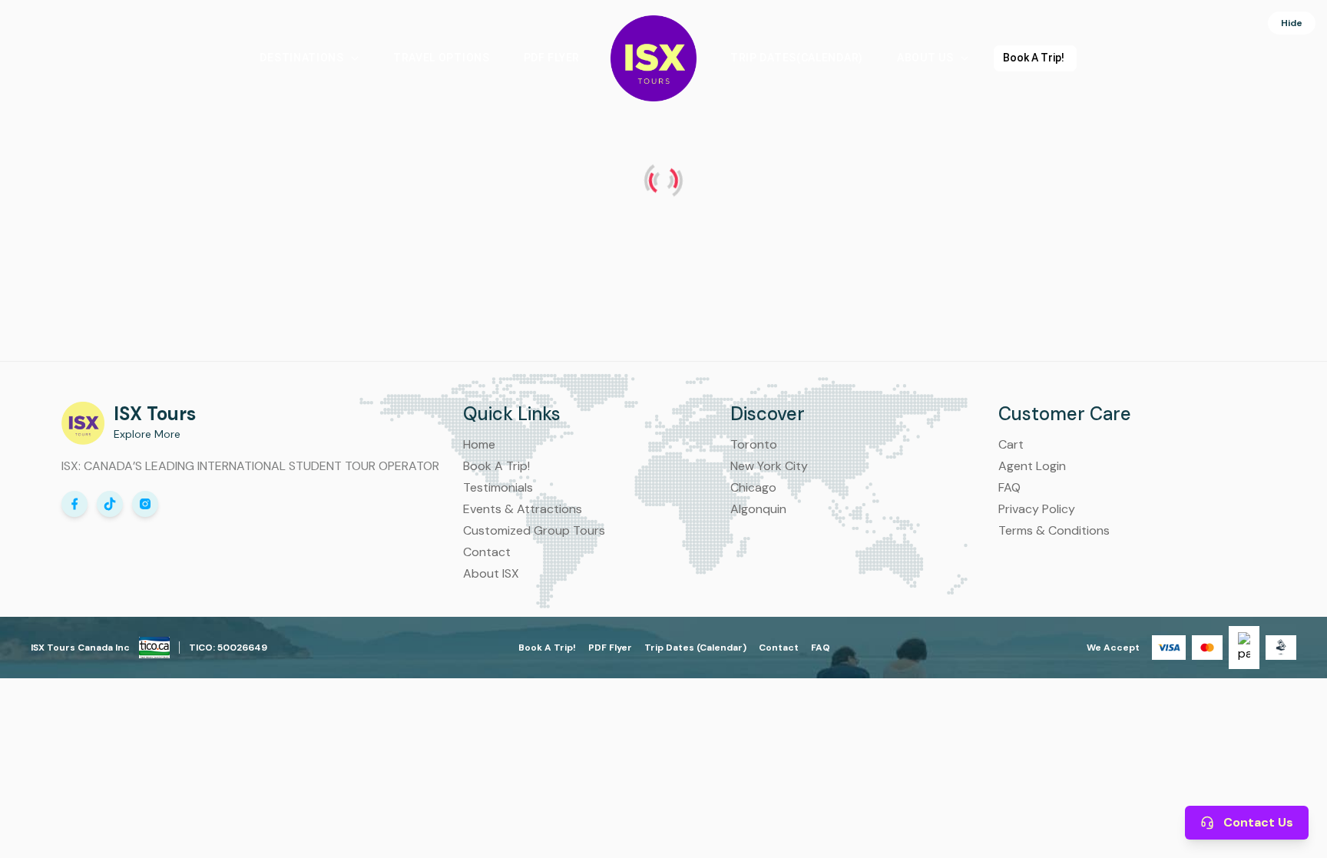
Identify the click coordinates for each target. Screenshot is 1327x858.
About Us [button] (925, 57)
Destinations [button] (301, 57)
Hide (1291, 23)
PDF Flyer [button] (552, 57)
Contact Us (1258, 822)
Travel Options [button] (441, 57)
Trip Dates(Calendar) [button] (796, 57)
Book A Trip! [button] (1033, 57)
